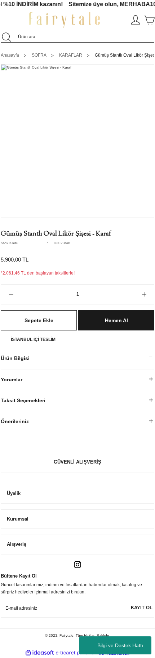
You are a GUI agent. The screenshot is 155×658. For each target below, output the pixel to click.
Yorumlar (11, 379)
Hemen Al (116, 320)
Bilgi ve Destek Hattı (120, 645)
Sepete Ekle (39, 320)
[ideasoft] (39, 653)
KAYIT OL (141, 607)
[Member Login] (135, 20)
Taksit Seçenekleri (23, 400)
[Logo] (64, 20)
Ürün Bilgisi (15, 358)
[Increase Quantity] (144, 294)
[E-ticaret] (77, 653)
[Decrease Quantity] (11, 294)
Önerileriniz (15, 421)
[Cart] (149, 20)
